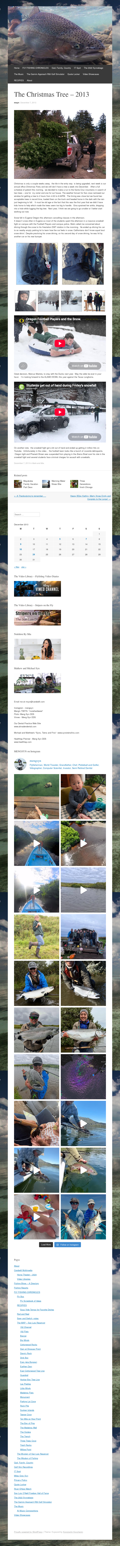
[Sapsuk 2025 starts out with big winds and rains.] (83, 1076)
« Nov (16, 566)
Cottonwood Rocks (28, 1344)
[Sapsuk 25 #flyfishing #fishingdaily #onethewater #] (36, 983)
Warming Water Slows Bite (58, 482)
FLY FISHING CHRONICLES (35, 67)
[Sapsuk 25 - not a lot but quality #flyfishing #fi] (83, 983)
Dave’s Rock (26, 1353)
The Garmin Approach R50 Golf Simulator (45, 74)
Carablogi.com (29, 16)
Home (16, 67)
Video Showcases (91, 74)
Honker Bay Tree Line (30, 1379)
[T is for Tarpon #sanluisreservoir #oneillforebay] (36, 796)
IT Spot (77, 67)
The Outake (25, 1431)
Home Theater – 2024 (27, 1274)
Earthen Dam (26, 1366)
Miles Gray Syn (21, 1475)
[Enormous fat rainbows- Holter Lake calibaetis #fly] (83, 1123)
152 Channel (25, 1327)
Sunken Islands (27, 1410)
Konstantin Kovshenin (73, 1531)
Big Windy (24, 1340)
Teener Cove (26, 1414)
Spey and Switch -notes (28, 1318)
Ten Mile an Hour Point (30, 1418)
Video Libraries (23, 1279)
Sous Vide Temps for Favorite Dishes (37, 1309)
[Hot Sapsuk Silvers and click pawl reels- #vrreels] (83, 890)
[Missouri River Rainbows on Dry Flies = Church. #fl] (83, 1170)
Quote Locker (74, 74)
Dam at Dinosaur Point (30, 1348)
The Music (19, 74)
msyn (16, 102)
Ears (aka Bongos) (28, 1362)
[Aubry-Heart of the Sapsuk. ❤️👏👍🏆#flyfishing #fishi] (36, 936)
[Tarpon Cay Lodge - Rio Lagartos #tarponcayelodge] (36, 843)
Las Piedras (25, 1383)
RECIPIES (19, 80)
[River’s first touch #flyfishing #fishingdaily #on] (36, 1123)
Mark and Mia (38, 463)
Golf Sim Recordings (23, 1466)
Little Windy (25, 1388)
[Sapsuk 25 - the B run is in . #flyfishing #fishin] (36, 1030)
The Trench (25, 1436)
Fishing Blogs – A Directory (26, 1283)
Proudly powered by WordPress (28, 1531)
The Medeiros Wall (28, 1427)
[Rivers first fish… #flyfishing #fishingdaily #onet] (36, 1216)
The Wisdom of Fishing (27, 1458)
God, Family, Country (61, 67)
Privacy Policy (20, 1480)
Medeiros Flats (27, 1392)
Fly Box (20, 1296)
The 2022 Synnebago (93, 67)
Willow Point (25, 1449)
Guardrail (24, 1375)
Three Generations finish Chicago (86, 484)
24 (34, 554)
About (29, 80)
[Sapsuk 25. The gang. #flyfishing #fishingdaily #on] (83, 936)
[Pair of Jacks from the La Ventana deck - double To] (83, 1216)
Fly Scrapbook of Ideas (30, 1300)
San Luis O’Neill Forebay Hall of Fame (31, 1493)
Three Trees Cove (28, 1440)
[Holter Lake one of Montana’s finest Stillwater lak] (36, 1170)
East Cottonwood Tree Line (32, 1370)
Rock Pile (24, 1405)
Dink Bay (24, 1357)
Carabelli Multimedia (23, 1270)
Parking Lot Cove (28, 1401)
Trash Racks (26, 1445)
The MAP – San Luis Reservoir (31, 1322)
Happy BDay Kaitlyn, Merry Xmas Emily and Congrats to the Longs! (90, 497)
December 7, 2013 (28, 102)
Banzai (23, 1335)
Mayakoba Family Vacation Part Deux (30, 484)
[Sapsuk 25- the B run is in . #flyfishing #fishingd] (36, 1076)
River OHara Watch (22, 1488)
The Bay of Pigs (27, 1423)
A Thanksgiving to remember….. (30, 495)
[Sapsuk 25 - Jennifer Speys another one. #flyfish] (83, 1030)
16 (21, 549)
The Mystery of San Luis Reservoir (33, 1453)
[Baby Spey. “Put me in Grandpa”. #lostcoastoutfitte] (83, 796)
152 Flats (24, 1331)
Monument (25, 1397)
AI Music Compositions (27, 1510)
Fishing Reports (21, 1287)
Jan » (23, 566)
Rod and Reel (23, 1313)
